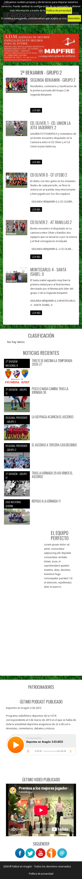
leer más (36, 110)
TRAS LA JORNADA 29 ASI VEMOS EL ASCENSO (52, 475)
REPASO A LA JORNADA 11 (46, 501)
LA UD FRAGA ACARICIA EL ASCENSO (52, 417)
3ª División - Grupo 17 (16, 391)
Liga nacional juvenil (13, 504)
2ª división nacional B (12, 363)
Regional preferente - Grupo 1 (16, 419)
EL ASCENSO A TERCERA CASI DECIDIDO (54, 445)
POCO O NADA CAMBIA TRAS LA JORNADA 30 (50, 390)
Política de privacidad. (58, 10)
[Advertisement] (41, 630)
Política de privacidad (41, 873)
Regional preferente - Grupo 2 (16, 448)
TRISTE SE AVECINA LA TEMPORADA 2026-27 (52, 362)
